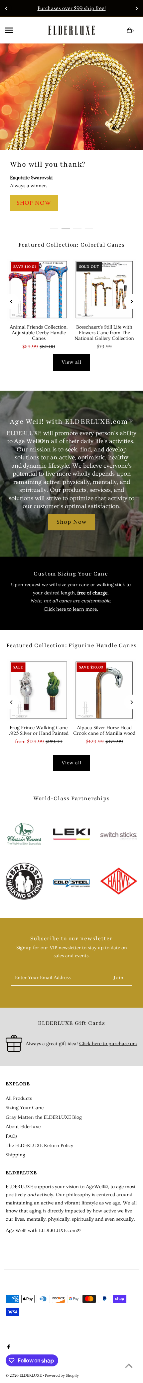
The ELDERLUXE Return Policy (39, 1145)
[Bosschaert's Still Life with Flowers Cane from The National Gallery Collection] (104, 290)
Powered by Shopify (62, 1375)
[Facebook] (8, 1347)
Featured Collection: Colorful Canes (71, 245)
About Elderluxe (23, 1126)
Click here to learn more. (71, 609)
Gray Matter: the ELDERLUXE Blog (44, 1117)
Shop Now (71, 521)
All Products (19, 1098)
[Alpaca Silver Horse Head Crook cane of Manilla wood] (104, 690)
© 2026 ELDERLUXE (24, 1375)
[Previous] (7, 8)
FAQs (11, 1136)
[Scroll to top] (128, 1365)
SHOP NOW (34, 202)
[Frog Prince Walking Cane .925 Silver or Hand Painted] (38, 690)
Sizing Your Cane (25, 1108)
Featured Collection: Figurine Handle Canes (71, 645)
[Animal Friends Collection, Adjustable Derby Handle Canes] (38, 290)
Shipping (15, 1155)
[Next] (136, 8)
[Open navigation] (21, 30)
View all (71, 362)
